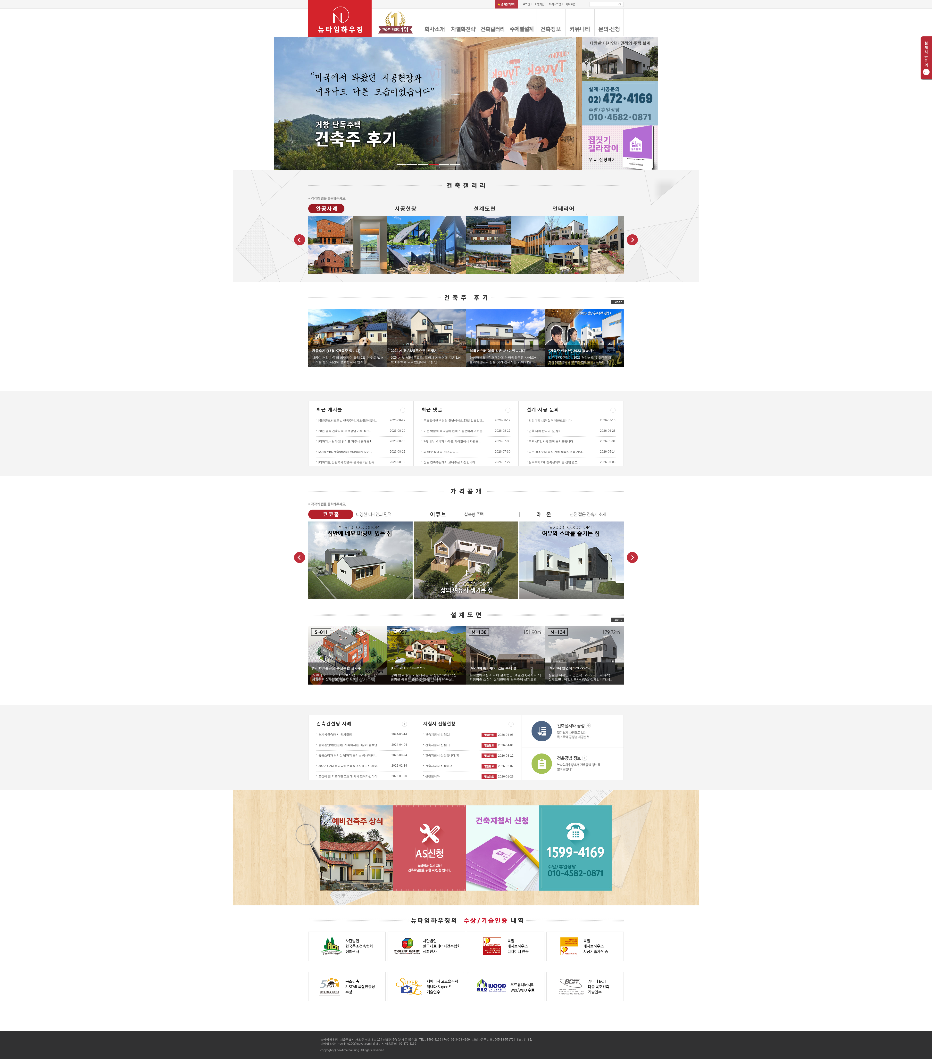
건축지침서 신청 (437, 734)
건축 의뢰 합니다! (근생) (544, 431)
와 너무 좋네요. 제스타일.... (441, 452)
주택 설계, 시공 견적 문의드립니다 (551, 441)
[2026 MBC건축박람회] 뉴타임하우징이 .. (345, 452)
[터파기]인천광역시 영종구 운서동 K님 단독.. (347, 462)
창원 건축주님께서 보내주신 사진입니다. (450, 462)
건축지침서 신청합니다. (442, 755)
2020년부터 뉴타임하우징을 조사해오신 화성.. (348, 766)
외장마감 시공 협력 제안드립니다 (550, 420)
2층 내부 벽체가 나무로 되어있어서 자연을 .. (452, 441)
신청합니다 (432, 776)
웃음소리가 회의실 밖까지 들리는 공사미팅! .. (347, 755)
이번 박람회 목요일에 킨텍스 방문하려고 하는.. (454, 431)
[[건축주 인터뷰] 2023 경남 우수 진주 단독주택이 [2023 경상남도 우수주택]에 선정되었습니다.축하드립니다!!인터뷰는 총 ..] (584, 337)
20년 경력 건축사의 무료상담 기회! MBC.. (345, 431)
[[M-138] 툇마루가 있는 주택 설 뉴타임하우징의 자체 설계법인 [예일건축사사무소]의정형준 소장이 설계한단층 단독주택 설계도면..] (505, 655)
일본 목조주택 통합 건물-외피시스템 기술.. (556, 452)
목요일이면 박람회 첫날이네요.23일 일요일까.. (454, 420)
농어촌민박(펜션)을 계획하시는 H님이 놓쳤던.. (348, 745)
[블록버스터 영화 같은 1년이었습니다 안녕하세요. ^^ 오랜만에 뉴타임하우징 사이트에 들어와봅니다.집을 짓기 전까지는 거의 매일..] (505, 337)
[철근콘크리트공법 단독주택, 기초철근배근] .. (347, 420)
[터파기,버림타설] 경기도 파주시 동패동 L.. (345, 441)
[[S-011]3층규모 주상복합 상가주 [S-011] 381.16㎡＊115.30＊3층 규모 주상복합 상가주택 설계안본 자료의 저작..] (347, 655)
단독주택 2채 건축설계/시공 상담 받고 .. (554, 462)
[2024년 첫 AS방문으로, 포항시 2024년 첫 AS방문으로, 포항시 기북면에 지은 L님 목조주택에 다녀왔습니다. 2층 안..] (426, 337)
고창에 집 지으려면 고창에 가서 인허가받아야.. (348, 776)
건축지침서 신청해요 (438, 766)
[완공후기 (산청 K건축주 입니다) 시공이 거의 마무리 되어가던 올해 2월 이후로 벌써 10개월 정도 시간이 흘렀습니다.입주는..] (347, 337)
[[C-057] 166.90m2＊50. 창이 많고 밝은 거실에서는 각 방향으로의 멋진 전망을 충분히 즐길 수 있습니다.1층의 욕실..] (426, 655)
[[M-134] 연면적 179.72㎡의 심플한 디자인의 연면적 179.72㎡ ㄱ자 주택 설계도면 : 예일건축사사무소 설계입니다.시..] (584, 655)
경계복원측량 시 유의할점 (335, 734)
